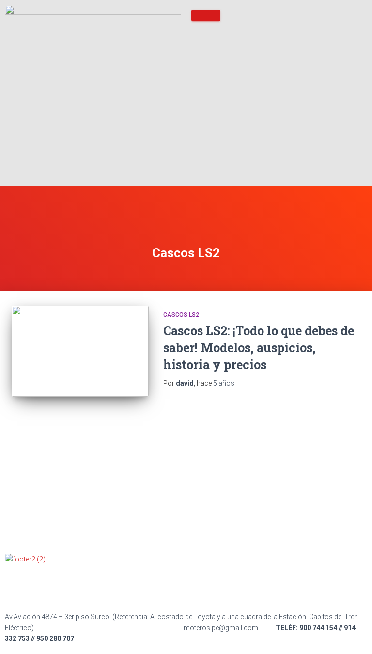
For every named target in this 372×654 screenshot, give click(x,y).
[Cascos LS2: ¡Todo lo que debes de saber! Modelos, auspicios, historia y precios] (80, 351)
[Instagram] (94, 586)
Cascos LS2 (181, 314)
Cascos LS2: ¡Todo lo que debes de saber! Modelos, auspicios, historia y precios (258, 348)
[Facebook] (17, 586)
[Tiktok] (68, 586)
